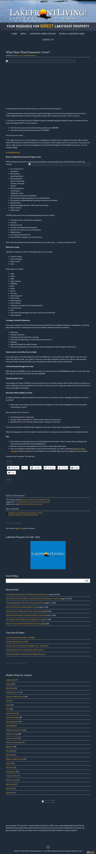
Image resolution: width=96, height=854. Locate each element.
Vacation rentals (11, 780)
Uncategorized (11, 772)
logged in (18, 528)
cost (15, 502)
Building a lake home (13, 692)
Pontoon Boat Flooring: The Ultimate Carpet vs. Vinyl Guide (26, 615)
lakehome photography (14, 742)
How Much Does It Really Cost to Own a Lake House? (24, 611)
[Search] (87, 581)
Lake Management (12, 722)
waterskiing (10, 788)
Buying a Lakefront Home (30, 500)
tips (48, 502)
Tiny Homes (10, 767)
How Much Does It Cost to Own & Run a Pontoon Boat (25, 650)
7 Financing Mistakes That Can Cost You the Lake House (25, 603)
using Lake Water (12, 776)
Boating (8, 684)
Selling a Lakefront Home (14, 759)
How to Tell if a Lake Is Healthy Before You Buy (22, 607)
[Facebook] (48, 847)
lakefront (38, 502)
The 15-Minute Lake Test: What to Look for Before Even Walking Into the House (33, 599)
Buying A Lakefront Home (71, 33)
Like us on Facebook (16, 663)
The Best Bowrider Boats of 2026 (17, 642)
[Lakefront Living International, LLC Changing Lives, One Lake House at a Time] (48, 15)
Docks (8, 701)
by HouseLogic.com (13, 152)
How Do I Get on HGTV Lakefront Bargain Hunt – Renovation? (27, 646)
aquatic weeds (11, 680)
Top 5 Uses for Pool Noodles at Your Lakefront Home (24, 619)
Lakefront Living (44, 500)
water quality (10, 784)
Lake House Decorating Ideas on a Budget (20, 637)
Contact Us (48, 39)
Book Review (10, 688)
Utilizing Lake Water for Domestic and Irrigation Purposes (26, 654)
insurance (31, 502)
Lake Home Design (12, 717)
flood (26, 502)
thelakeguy (32, 55)
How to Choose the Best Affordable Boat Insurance (23, 624)
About (23, 33)
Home (14, 33)
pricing (44, 502)
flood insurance (11, 713)
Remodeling (10, 751)
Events (8, 705)
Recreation (9, 747)
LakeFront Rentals (12, 738)
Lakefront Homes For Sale (43, 33)
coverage (20, 502)
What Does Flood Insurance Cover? (31, 504)
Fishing (8, 709)
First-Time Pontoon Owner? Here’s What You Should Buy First (27, 594)
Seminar (9, 763)
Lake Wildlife (10, 726)
